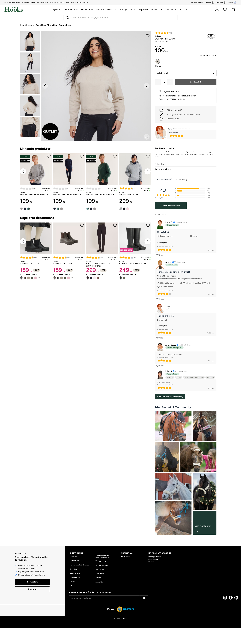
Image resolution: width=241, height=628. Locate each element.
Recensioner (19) (164, 179)
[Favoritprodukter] (224, 9)
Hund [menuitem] (132, 9)
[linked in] (236, 598)
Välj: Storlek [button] (162, 73)
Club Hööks (100, 574)
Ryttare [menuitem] (100, 9)
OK (144, 598)
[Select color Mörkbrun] (25, 278)
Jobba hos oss (75, 573)
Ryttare (30, 25)
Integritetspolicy (75, 577)
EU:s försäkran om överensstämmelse (102, 557)
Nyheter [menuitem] (56, 9)
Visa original (162, 243)
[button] (30, 41)
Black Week (100, 569)
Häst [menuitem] (109, 9)
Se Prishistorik (208, 55)
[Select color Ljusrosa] (127, 208)
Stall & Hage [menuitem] (121, 9)
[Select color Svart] (124, 208)
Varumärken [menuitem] (171, 9)
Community (181, 179)
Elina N (168, 371)
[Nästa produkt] (147, 171)
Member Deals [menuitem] (71, 9)
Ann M (168, 262)
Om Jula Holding (102, 565)
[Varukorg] (233, 9)
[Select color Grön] (32, 278)
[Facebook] (231, 598)
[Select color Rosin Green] (28, 208)
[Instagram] (225, 598)
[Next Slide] (147, 86)
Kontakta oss (74, 561)
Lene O (168, 222)
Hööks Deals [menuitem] (87, 9)
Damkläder (41, 25)
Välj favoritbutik (177, 99)
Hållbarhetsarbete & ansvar (79, 565)
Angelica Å (170, 345)
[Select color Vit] (94, 278)
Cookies (72, 582)
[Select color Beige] (28, 278)
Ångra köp (99, 582)
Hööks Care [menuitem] (156, 9)
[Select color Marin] (25, 208)
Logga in (208, 2)
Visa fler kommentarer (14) (170, 397)
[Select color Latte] (98, 278)
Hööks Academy (126, 557)
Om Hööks (73, 569)
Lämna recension (171, 205)
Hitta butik (219, 2)
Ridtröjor (52, 25)
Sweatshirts (65, 25)
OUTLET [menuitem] (184, 9)
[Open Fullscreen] (147, 137)
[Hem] (27, 9)
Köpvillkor (73, 557)
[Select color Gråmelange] (21, 208)
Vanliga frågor (101, 561)
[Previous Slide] (45, 86)
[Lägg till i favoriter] (148, 35)
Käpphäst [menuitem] (143, 9)
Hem (22, 25)
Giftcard (99, 578)
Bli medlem (32, 582)
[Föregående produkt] (23, 171)
